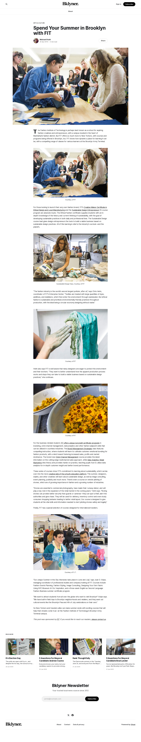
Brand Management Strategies (80, 449)
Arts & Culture (39, 23)
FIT (58, 619)
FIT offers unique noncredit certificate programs (80, 443)
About (70, 11)
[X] (68, 715)
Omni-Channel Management (67, 457)
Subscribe (129, 4)
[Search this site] (6, 4)
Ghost (133, 724)
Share (103, 41)
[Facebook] (73, 715)
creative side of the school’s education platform (67, 474)
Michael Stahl (45, 40)
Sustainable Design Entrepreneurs (85, 210)
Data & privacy (78, 724)
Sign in (118, 4)
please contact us (98, 619)
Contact (67, 724)
